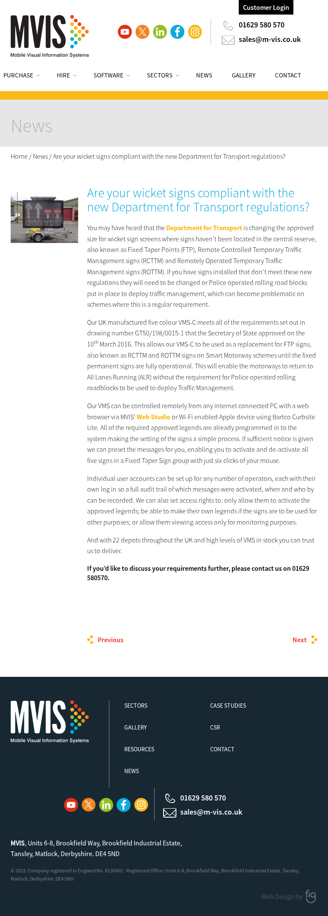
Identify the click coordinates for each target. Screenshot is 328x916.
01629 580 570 (261, 25)
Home (19, 156)
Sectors (160, 75)
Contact (288, 75)
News (204, 75)
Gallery (243, 75)
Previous (110, 639)
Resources (139, 749)
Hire (63, 75)
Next (300, 639)
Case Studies (228, 705)
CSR (215, 727)
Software (108, 75)
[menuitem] (26, 76)
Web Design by (282, 896)
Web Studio (153, 416)
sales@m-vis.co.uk (270, 39)
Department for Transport (204, 227)
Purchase (18, 75)
